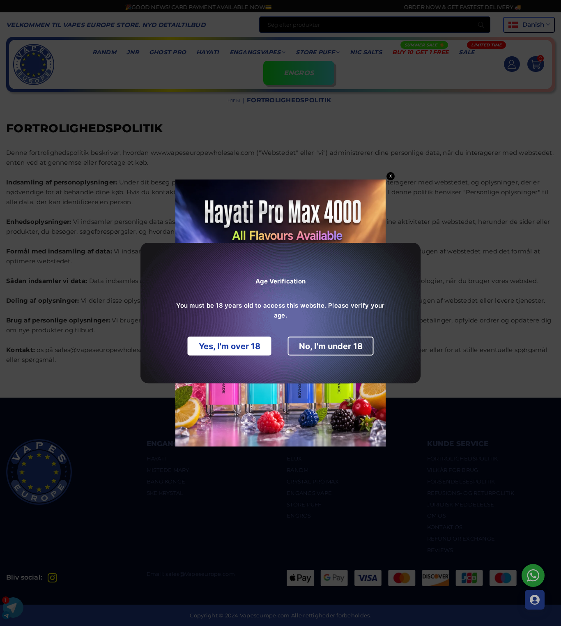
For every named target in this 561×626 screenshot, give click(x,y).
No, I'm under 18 (331, 346)
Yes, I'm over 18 (229, 346)
